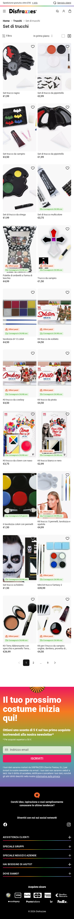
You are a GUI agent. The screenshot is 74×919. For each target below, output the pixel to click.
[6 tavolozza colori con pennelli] (19, 495)
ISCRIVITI (37, 758)
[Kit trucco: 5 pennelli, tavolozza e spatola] (54, 495)
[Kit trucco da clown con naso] (19, 434)
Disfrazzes (41, 911)
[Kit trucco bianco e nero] (54, 434)
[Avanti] (55, 662)
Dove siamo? (11, 873)
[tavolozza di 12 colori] (19, 313)
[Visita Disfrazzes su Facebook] (5, 824)
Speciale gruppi (13, 846)
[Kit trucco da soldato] (54, 313)
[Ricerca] (57, 11)
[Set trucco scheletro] (19, 559)
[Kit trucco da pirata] (54, 373)
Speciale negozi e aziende (19, 855)
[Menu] (4, 11)
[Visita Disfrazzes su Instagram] (68, 824)
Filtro (9, 35)
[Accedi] (64, 11)
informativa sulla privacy (48, 776)
